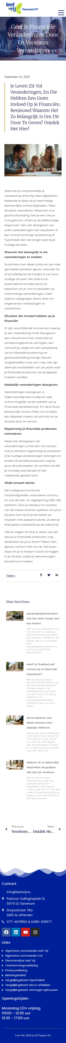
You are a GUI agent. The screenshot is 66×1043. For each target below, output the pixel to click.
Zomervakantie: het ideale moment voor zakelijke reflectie (39, 722)
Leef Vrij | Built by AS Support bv (33, 1035)
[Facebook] (6, 932)
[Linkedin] (15, 932)
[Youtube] (25, 932)
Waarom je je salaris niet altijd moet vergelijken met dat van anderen (43, 767)
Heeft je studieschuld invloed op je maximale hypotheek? (42, 669)
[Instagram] (35, 932)
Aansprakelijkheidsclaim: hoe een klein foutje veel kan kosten (43, 618)
